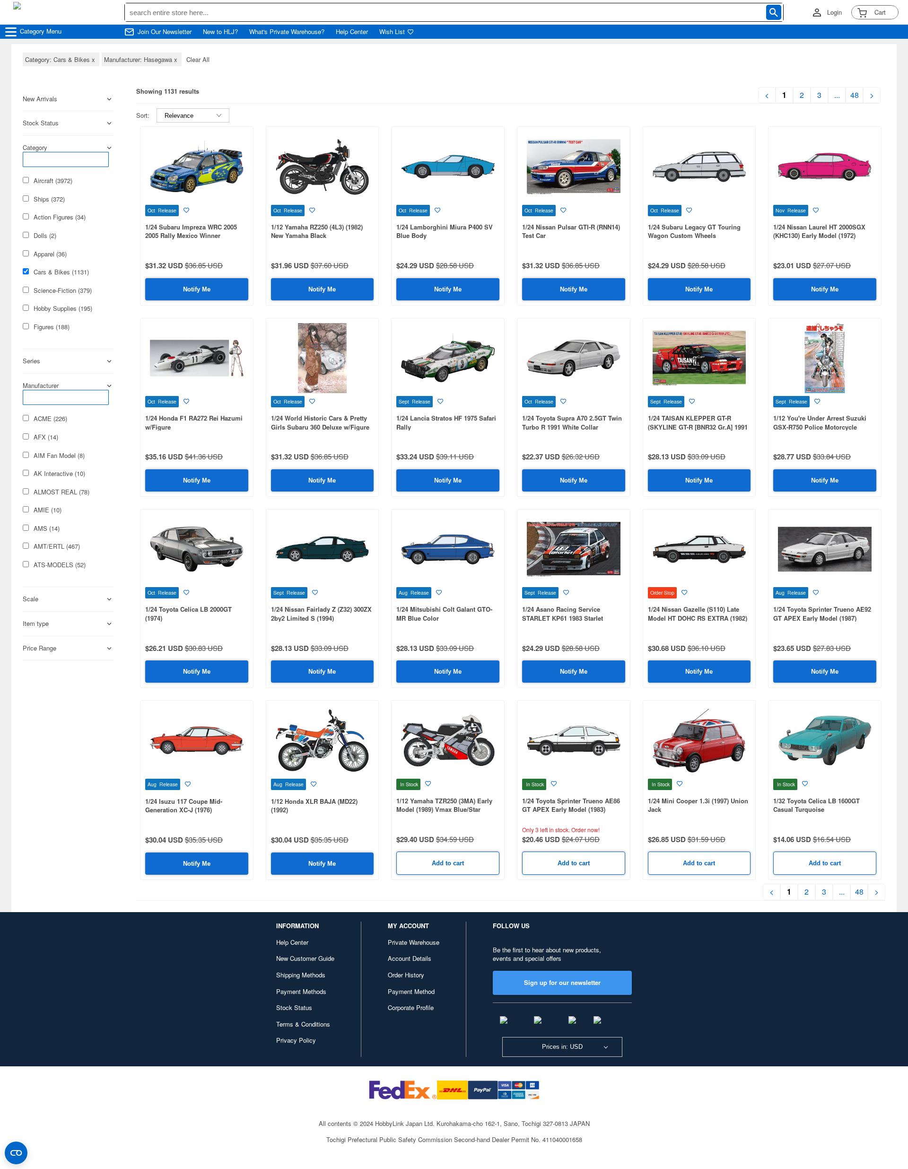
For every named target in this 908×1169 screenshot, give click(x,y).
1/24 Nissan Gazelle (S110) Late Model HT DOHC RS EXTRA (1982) (697, 614)
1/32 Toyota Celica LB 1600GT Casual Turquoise (816, 805)
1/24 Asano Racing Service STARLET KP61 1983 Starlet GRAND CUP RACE (562, 618)
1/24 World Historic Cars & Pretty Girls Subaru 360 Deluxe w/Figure (320, 422)
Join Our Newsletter (165, 31)
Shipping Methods (300, 974)
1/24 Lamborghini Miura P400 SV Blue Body (444, 231)
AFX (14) (46, 437)
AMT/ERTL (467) (57, 546)
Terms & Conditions (303, 1024)
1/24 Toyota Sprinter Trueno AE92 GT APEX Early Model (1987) (822, 614)
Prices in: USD (562, 1046)
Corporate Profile (411, 1007)
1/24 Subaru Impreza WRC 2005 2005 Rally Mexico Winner (191, 231)
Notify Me (196, 289)
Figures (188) (52, 327)
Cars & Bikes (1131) (61, 272)
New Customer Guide (305, 958)
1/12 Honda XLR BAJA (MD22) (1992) (314, 806)
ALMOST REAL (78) (61, 492)
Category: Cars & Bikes (61, 59)
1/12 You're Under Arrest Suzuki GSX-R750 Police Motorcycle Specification (819, 426)
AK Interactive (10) (59, 473)
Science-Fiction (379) (63, 290)
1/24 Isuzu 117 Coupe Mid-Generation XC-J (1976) (183, 806)
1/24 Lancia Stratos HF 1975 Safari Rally (446, 422)
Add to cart (448, 863)
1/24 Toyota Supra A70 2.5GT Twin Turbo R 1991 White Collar (572, 422)
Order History (406, 974)
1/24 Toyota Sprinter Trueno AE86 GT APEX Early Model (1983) (571, 805)
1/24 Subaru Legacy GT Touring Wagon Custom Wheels (694, 231)
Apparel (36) (50, 254)
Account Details (409, 958)
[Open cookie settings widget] (16, 1153)
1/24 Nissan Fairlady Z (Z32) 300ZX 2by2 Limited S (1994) (321, 614)
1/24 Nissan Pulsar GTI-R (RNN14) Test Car (571, 231)
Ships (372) (49, 199)
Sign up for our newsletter (562, 982)
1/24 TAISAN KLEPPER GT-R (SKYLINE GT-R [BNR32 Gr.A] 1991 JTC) (698, 426)
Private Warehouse (413, 942)
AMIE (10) (47, 510)
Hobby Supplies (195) (63, 308)
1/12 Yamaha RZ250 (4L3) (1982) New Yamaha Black (317, 231)
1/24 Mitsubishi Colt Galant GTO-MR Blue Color (444, 614)
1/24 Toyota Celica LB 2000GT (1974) (188, 614)
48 (854, 95)
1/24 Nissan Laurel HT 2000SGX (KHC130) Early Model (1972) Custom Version (819, 235)
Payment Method (411, 991)
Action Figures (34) (60, 217)
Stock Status (294, 1007)
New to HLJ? (220, 31)
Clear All (198, 59)
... (837, 95)
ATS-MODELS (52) (60, 565)
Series (31, 361)
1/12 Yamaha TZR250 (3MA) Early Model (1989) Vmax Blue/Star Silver (444, 809)
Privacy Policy (296, 1040)
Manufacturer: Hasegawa (141, 59)
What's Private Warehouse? (286, 31)
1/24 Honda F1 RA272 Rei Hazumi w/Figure (194, 422)
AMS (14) (47, 528)
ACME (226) (50, 418)
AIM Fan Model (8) (59, 455)
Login (834, 12)
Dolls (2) (45, 235)
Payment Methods (301, 991)
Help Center (352, 31)
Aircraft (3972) (53, 180)
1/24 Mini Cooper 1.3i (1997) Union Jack (698, 805)
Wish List (392, 31)
